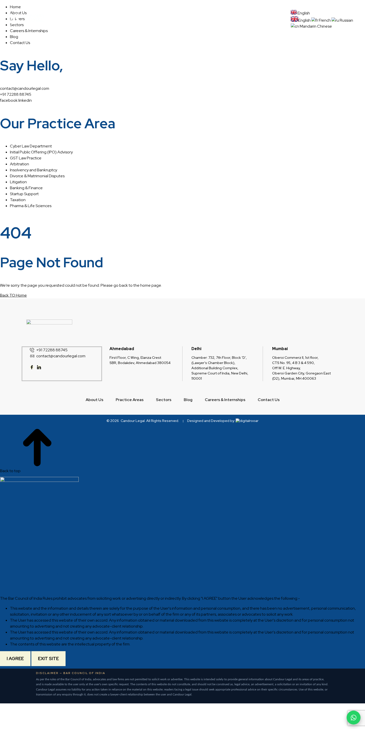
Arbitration (19, 164)
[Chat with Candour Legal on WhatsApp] (354, 718)
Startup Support (24, 193)
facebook (9, 100)
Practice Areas (158, 16)
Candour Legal (133, 420)
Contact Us (236, 23)
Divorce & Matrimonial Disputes (37, 176)
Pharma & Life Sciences (30, 205)
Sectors (192, 16)
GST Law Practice (25, 158)
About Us (125, 16)
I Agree (15, 658)
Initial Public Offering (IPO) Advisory (41, 152)
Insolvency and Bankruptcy (33, 170)
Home (101, 16)
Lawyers (220, 16)
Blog (242, 16)
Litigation (18, 181)
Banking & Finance (26, 187)
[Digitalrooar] (247, 420)
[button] (159, 16)
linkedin (25, 100)
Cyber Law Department (31, 146)
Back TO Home (13, 295)
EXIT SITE (48, 658)
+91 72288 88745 (15, 94)
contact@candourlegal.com (24, 88)
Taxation (18, 199)
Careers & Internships (195, 23)
